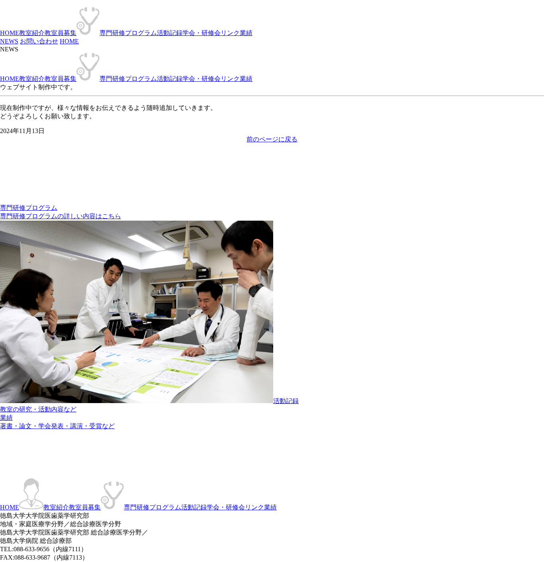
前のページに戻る (272, 139)
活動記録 (169, 32)
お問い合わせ (39, 41)
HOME (9, 32)
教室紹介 (32, 32)
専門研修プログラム (128, 32)
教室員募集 (60, 32)
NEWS (9, 41)
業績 (246, 32)
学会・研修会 (201, 32)
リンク (230, 32)
